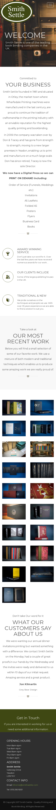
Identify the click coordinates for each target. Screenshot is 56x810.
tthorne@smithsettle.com (25, 785)
